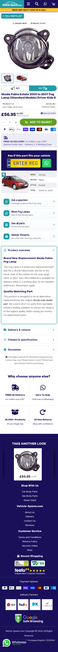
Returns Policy (29, 541)
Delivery (30, 516)
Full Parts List (13, 16)
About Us (30, 512)
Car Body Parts (30, 491)
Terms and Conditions (29, 537)
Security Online (30, 545)
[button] (29, 48)
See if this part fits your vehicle (29, 155)
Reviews (29, 525)
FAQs (29, 550)
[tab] (29, 250)
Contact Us (30, 520)
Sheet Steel (30, 500)
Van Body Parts (30, 496)
